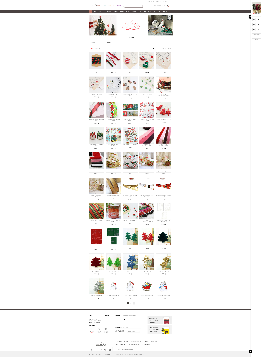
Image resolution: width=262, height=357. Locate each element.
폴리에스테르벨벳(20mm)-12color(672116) (147, 145)
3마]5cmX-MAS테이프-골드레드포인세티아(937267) (163, 171)
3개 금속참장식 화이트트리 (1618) (163, 69)
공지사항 (254, 26)
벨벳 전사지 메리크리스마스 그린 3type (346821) (113, 246)
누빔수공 (254, 21)
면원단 (100, 11)
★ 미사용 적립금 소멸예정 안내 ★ (95, 322)
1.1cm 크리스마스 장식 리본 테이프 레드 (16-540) (163, 196)
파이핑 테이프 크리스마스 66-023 (96, 69)
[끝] (134, 303)
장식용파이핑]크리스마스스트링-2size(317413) (164, 95)
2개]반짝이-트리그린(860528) (113, 271)
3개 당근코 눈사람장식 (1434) (113, 94)
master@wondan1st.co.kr (135, 344)
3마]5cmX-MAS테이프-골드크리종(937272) (147, 171)
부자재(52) (109, 42)
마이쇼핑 (156, 1)
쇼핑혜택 (258, 21)
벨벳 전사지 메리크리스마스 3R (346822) (96, 246)
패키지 (95, 11)
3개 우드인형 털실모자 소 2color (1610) (130, 69)
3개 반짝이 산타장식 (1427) (96, 94)
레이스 (149, 11)
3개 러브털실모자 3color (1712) (147, 69)
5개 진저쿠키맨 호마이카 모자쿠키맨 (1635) (130, 95)
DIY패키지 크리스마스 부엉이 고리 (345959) (96, 145)
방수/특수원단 (134, 11)
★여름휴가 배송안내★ (93, 319)
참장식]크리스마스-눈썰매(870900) (146, 295)
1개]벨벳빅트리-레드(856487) (96, 271)
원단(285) (93, 42)
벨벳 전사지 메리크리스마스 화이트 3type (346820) (163, 221)
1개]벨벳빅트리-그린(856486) (163, 245)
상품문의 (258, 26)
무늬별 (140, 11)
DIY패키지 (165, 11)
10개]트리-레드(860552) (146, 245)
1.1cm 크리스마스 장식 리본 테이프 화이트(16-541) (146, 196)
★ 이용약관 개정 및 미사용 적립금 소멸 (96, 320)
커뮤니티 (161, 1)
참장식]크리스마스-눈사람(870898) (163, 295)
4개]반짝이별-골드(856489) (164, 271)
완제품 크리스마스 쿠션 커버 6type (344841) (130, 120)
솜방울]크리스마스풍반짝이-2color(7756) (147, 221)
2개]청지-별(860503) (130, 271)
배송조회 (258, 31)
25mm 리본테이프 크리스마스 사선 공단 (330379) (96, 120)
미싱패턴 (159, 11)
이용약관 (99, 354)
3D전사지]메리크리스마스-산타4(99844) (130, 144)
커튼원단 (127, 11)
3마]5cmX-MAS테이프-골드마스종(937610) (113, 171)
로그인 (149, 1)
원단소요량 (256, 39)
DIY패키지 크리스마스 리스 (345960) (164, 119)
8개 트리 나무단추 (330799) (147, 94)
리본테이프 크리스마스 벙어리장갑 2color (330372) (113, 120)
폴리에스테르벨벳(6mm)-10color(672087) (163, 145)
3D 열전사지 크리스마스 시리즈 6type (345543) (147, 120)
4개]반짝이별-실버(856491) (96, 295)
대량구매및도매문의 (256, 34)
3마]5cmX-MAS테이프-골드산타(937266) (96, 196)
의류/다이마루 (109, 11)
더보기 (107, 315)
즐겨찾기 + (167, 1)
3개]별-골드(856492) (147, 271)
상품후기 (254, 31)
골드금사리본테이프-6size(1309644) (113, 195)
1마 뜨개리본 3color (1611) (113, 69)
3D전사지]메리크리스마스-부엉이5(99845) (113, 145)
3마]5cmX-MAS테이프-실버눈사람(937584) (130, 171)
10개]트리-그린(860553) (130, 245)
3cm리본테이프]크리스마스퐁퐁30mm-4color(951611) (113, 221)
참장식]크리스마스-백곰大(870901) (130, 295)
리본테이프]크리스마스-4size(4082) (96, 220)
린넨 (104, 11)
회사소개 (93, 354)
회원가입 (152, 1)
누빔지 (145, 11)
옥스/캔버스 (122, 11)
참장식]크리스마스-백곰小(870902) (113, 295)
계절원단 (115, 11)
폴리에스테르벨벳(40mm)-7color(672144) (96, 171)
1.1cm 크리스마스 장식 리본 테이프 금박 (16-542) (130, 196)
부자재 (154, 11)
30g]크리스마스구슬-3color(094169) (130, 220)
